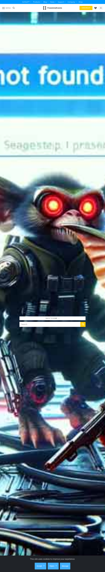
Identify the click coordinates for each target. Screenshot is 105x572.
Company (71, 2)
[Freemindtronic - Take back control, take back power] (52, 7)
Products (36, 2)
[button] (6, 8)
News (52, 2)
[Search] (14, 7)
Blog (45, 2)
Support (61, 2)
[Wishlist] (95, 8)
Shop (81, 2)
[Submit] (83, 324)
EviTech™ (25, 2)
